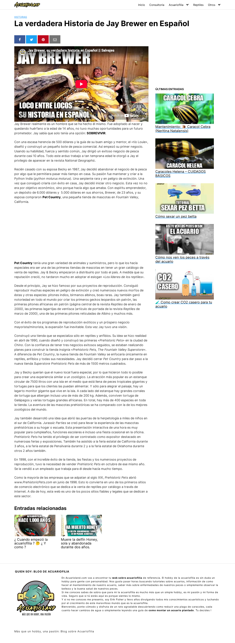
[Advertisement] (81, 232)
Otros (211, 5)
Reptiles (198, 5)
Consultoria (156, 5)
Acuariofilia (176, 5)
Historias (20, 16)
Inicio (141, 5)
